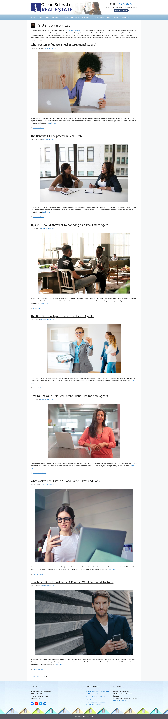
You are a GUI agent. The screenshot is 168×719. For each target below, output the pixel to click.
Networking (36, 308)
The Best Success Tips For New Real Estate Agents (62, 316)
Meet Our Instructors (72, 17)
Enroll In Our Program (121, 10)
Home (33, 17)
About (40, 17)
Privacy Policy (35, 709)
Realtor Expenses (38, 669)
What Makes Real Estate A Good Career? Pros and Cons (65, 481)
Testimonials (99, 17)
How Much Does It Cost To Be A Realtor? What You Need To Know (72, 582)
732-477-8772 (123, 4)
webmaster (78, 716)
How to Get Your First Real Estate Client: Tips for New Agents (69, 395)
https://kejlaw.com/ (72, 30)
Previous (35, 676)
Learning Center (112, 17)
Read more (52, 123)
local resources (88, 716)
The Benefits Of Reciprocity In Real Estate (57, 136)
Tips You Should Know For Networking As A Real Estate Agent (69, 225)
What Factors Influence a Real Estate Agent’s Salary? (64, 44)
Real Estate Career (38, 128)
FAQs (47, 17)
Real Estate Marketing (40, 473)
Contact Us (125, 17)
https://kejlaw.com (119, 700)
